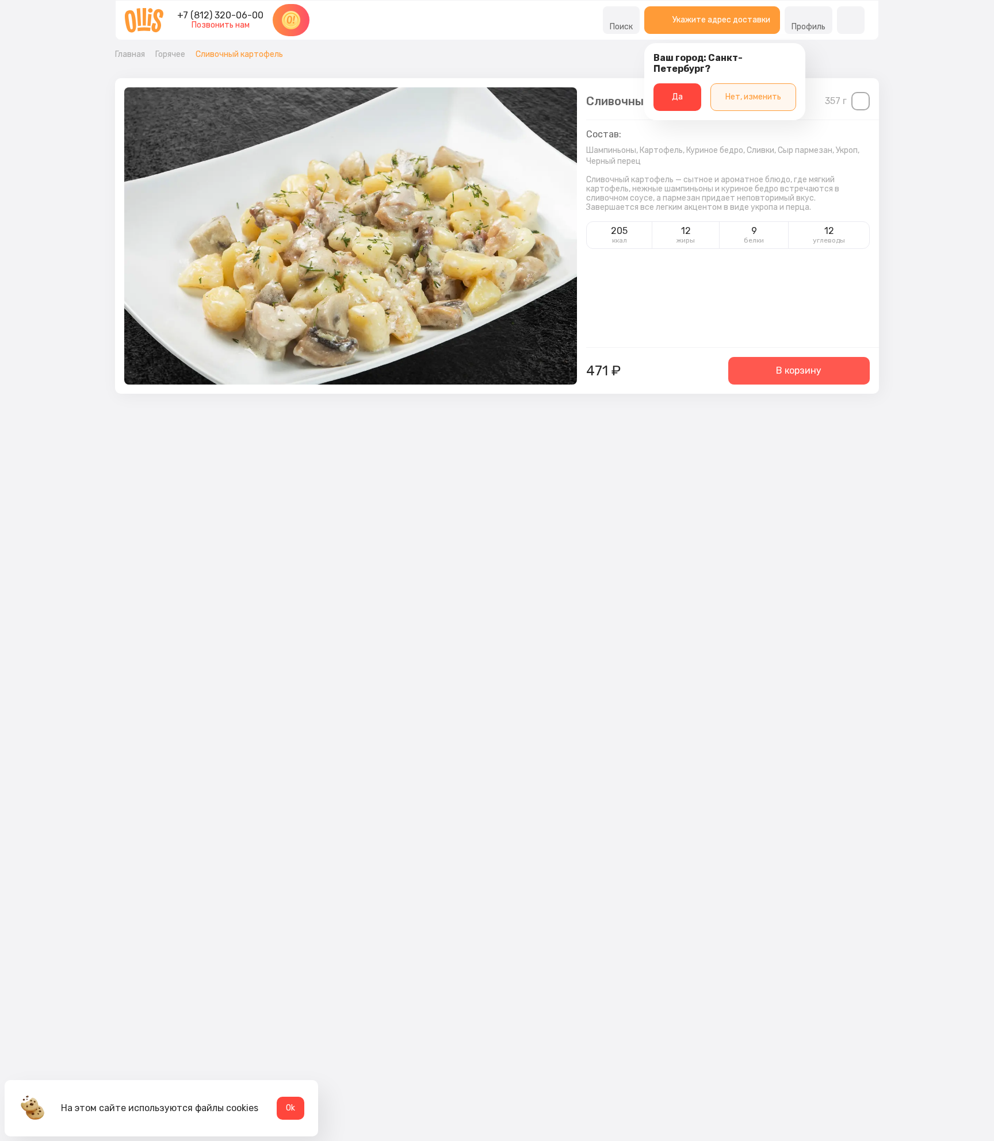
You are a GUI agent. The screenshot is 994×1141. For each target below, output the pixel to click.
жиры (685, 240)
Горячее (170, 54)
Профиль (808, 27)
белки (754, 240)
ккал (619, 240)
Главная (130, 54)
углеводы (829, 240)
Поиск (621, 27)
